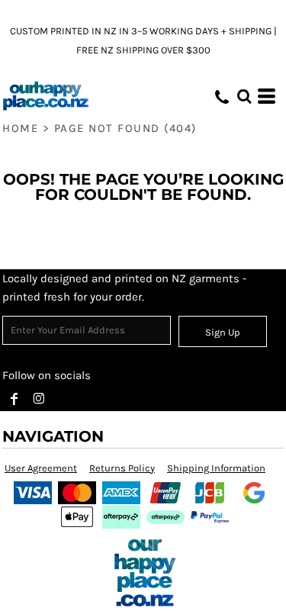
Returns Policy (122, 468)
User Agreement (41, 468)
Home (20, 128)
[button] (244, 96)
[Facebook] (14, 399)
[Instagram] (39, 399)
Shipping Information (216, 468)
